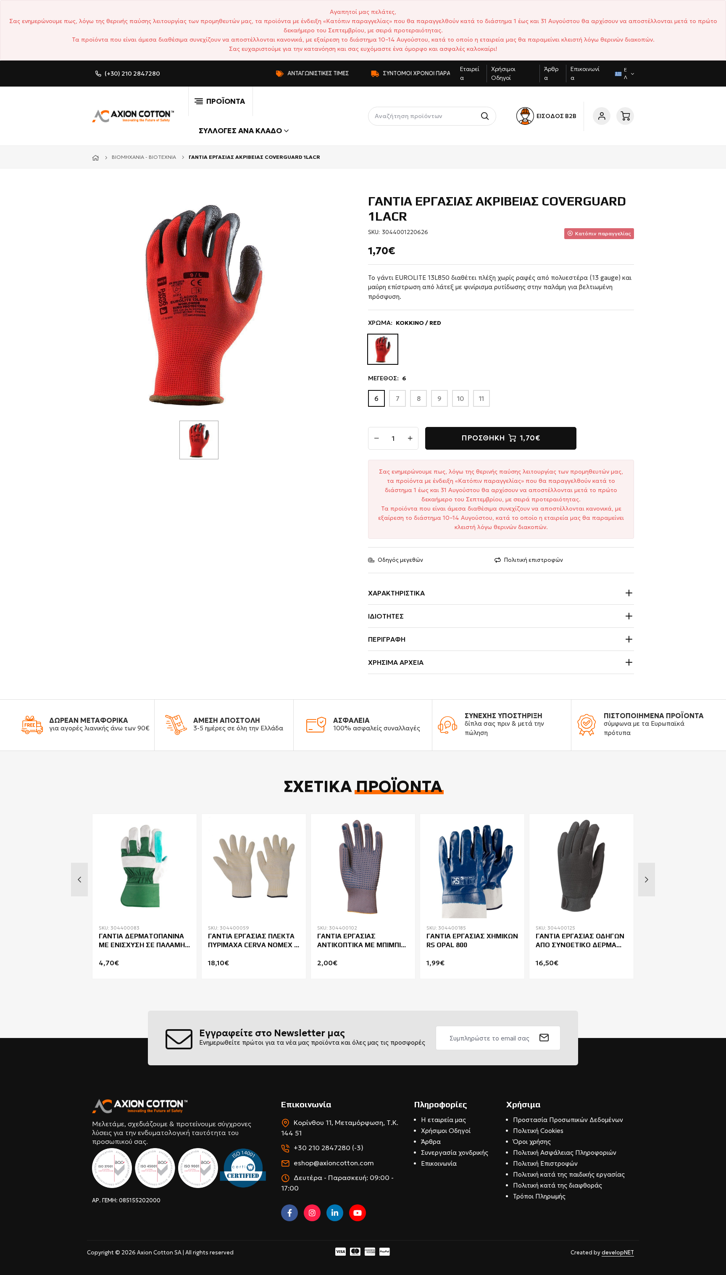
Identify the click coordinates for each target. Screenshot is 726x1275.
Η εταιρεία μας (443, 1120)
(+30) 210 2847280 (132, 73)
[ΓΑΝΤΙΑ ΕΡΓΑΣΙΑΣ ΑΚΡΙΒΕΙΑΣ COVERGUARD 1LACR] (202, 303)
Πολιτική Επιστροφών (545, 1163)
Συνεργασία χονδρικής (454, 1152)
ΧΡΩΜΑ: (404, 323)
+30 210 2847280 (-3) (328, 1147)
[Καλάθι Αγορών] (625, 116)
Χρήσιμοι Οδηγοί (446, 1131)
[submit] (544, 1038)
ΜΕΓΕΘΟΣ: (387, 378)
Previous (79, 879)
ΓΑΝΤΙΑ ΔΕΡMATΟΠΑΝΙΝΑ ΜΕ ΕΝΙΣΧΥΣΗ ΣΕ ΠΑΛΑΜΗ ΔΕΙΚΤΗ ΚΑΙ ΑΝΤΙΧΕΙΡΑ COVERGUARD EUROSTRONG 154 (142, 941)
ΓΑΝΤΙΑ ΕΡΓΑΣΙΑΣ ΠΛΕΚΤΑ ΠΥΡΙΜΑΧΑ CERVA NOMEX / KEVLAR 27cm (252, 941)
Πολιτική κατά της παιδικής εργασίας (569, 1174)
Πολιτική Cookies (538, 1131)
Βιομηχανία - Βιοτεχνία (144, 157)
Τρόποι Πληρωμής (539, 1196)
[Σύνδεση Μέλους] (601, 116)
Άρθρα (431, 1142)
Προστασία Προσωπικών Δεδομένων (568, 1120)
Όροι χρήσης (532, 1142)
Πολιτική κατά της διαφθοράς (557, 1185)
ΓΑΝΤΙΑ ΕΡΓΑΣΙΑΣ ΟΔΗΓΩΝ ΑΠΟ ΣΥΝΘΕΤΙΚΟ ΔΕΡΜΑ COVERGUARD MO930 (580, 941)
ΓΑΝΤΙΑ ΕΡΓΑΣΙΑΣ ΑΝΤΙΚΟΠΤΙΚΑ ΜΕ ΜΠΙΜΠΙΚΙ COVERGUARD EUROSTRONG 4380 (362, 941)
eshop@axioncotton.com (334, 1163)
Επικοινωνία (439, 1163)
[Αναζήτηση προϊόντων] (486, 116)
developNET (618, 1252)
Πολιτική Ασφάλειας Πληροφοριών (564, 1152)
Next (646, 879)
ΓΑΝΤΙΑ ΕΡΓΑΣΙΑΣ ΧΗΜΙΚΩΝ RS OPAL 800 (472, 940)
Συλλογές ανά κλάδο (240, 130)
